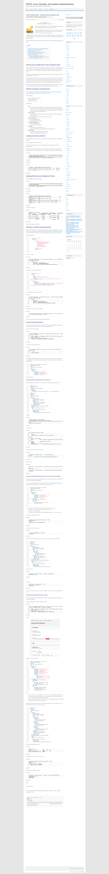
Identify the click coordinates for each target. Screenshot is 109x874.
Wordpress (82, 871)
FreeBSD (67, 99)
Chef (67, 60)
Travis (67, 51)
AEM (67, 182)
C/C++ (67, 201)
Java (66, 208)
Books (35, 9)
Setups (67, 82)
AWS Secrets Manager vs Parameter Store (35, 49)
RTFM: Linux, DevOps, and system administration (50, 4)
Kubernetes (43, 790)
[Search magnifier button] (82, 18)
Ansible (68, 58)
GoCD (67, 53)
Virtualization (50, 790)
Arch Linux (68, 90)
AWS (56, 790)
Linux (67, 88)
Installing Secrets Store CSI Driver (33, 51)
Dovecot (68, 162)
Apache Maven (69, 76)
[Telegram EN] (70, 33)
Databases (67, 135)
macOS (67, 101)
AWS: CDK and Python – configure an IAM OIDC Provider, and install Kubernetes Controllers (36, 804)
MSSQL (68, 144)
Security (46, 790)
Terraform (68, 64)
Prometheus (69, 150)
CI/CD (67, 44)
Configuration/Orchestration (70, 57)
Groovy (67, 205)
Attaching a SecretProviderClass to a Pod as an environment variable (39, 56)
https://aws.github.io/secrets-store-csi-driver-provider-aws (46, 184)
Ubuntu (68, 95)
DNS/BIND (68, 175)
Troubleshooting (68, 112)
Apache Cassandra (70, 141)
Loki (68, 153)
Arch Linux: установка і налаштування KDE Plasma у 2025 (73, 217)
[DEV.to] (76, 33)
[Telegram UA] (68, 33)
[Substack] (68, 36)
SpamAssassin (69, 166)
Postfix (68, 164)
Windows (67, 102)
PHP (66, 206)
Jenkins (68, 46)
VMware (68, 126)
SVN (67, 71)
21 (76, 247)
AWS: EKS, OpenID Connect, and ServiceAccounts (52, 232)
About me (40, 9)
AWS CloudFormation (70, 66)
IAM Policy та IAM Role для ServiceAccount (35, 53)
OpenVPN (68, 177)
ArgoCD (68, 55)
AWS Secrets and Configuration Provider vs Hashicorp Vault (38, 48)
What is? (67, 110)
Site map (46, 9)
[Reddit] (81, 36)
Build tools (67, 73)
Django (68, 180)
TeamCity (68, 49)
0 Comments (61, 19)
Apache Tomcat (69, 133)
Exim (67, 160)
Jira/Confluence (68, 80)
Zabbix (68, 157)
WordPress (68, 184)
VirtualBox (68, 124)
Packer (68, 75)
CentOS (68, 93)
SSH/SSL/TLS (69, 171)
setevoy (28, 19)
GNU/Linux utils (68, 186)
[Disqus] (44, 823)
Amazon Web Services (33, 790)
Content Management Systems (71, 179)
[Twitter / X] (76, 36)
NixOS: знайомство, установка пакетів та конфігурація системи (72, 223)
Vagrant (68, 122)
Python (67, 199)
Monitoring (68, 148)
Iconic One (71, 871)
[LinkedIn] (78, 36)
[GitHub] (70, 36)
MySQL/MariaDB (69, 137)
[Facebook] (73, 36)
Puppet (68, 62)
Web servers (68, 128)
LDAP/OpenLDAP (69, 146)
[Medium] (78, 33)
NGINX (68, 130)
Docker (68, 119)
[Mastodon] (81, 33)
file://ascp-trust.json (35, 297)
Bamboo (68, 48)
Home (27, 9)
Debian (68, 91)
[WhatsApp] (73, 33)
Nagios (68, 155)
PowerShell (68, 210)
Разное (67, 190)
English (68, 191)
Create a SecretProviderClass (33, 54)
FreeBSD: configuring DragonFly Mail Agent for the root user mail (74, 220)
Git (67, 69)
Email (67, 159)
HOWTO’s (39, 790)
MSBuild (68, 78)
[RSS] (74, 38)
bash (66, 197)
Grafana (68, 151)
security (32, 792)
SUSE (67, 97)
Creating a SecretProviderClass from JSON (36, 57)
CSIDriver (33, 207)
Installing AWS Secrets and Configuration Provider (36, 52)
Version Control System (70, 68)
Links (31, 9)
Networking (68, 173)
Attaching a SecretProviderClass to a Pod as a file (36, 55)
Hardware (67, 188)
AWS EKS (58, 790)
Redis (67, 142)
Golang (67, 203)
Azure (67, 117)
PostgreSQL (69, 139)
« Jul (67, 251)
